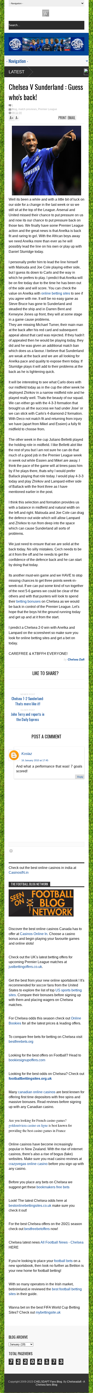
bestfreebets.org (21, 1041)
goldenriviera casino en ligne (28, 1125)
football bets (63, 1261)
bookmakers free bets (53, 1187)
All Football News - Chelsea (61, 1242)
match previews (27, 109)
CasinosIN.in (19, 872)
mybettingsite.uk (48, 1312)
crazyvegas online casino (28, 1164)
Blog (14, 109)
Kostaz (26, 754)
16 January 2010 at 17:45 (34, 760)
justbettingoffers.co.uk (25, 967)
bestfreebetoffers (37, 1229)
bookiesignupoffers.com (27, 1060)
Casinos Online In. (34, 934)
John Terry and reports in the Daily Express (27, 717)
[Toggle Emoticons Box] (11, 850)
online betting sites (55, 293)
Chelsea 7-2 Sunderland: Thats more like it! (27, 701)
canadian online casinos (36, 1092)
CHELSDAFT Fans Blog (48, 1381)
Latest (16, 71)
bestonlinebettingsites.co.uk (30, 1205)
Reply (80, 777)
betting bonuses (28, 601)
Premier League (47, 109)
